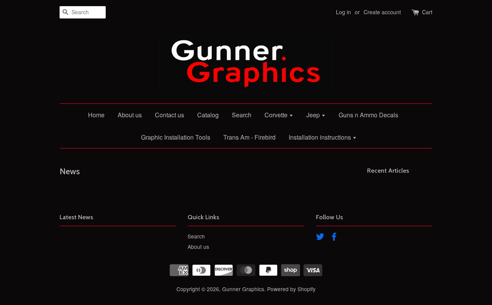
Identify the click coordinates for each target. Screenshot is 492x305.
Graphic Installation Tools (175, 137)
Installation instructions (320, 137)
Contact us (169, 114)
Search (241, 114)
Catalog (208, 114)
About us (130, 114)
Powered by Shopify (291, 289)
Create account (382, 12)
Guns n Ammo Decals (368, 114)
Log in (343, 12)
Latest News (76, 217)
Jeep (313, 114)
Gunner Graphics (243, 289)
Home (96, 114)
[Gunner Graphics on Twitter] (320, 238)
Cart (427, 12)
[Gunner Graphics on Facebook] (334, 238)
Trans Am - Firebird (249, 137)
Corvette (276, 114)
